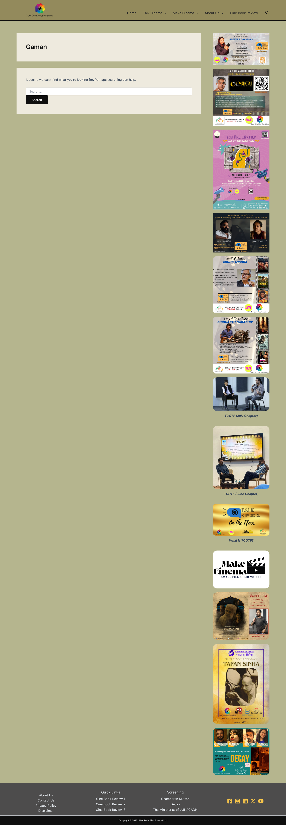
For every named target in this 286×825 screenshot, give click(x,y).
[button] (164, 13)
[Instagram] (237, 801)
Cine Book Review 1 (110, 799)
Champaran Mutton (175, 799)
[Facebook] (229, 801)
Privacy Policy (46, 805)
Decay (175, 804)
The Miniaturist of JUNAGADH (175, 810)
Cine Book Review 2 (110, 804)
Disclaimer (46, 811)
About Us (212, 13)
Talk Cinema (152, 13)
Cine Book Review (244, 13)
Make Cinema (183, 13)
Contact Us (46, 800)
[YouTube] (261, 801)
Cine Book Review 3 (110, 810)
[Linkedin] (245, 801)
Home (131, 13)
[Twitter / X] (253, 801)
